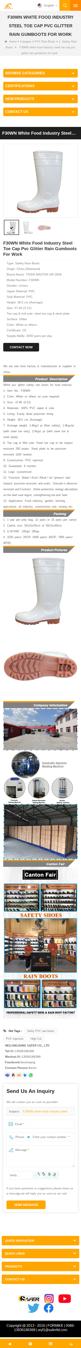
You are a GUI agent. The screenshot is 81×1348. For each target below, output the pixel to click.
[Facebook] (48, 1308)
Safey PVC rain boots (40, 1031)
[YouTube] (64, 1298)
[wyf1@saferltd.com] (19, 1075)
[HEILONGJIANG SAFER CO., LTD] (8, 6)
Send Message (26, 1205)
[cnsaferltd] (24, 1075)
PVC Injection (14, 1038)
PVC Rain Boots (45, 41)
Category (25, 41)
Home (13, 41)
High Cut (36, 1038)
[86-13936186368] (30, 1075)
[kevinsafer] (7, 1075)
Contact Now (21, 347)
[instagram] (49, 1298)
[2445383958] (13, 1075)
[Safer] (29, 1298)
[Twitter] (33, 1308)
